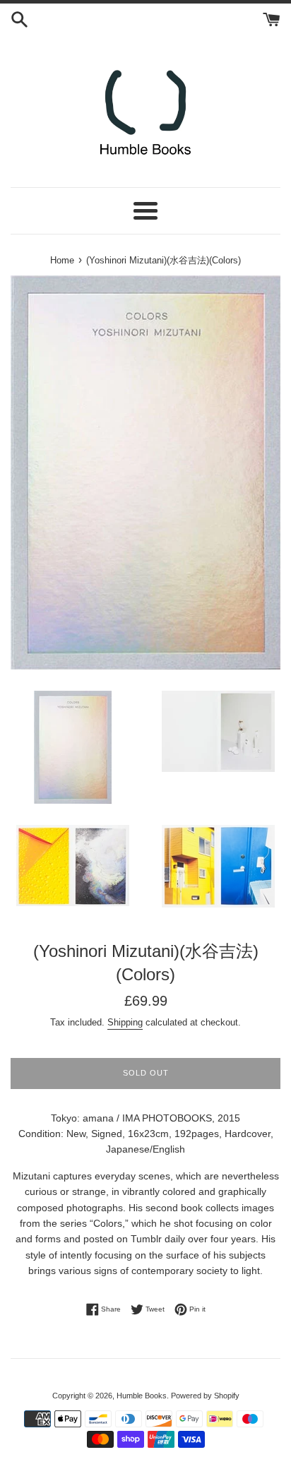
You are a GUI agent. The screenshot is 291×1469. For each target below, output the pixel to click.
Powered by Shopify (205, 1395)
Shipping (125, 1022)
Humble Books (142, 1395)
